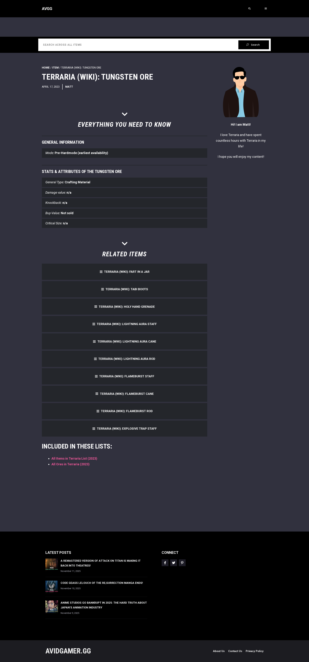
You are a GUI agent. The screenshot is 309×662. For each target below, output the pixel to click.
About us (219, 651)
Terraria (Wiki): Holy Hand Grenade (127, 306)
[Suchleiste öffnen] (249, 8)
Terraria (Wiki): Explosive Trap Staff (127, 428)
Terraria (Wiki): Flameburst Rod (127, 411)
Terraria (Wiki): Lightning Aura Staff (127, 324)
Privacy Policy (255, 651)
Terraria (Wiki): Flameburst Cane (127, 394)
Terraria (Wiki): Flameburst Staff (126, 376)
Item (55, 67)
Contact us (235, 651)
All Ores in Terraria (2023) (71, 464)
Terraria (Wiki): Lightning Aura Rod (126, 359)
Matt (69, 86)
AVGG (47, 8)
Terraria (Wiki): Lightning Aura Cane (126, 341)
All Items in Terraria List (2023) (74, 458)
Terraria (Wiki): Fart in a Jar (126, 271)
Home (46, 67)
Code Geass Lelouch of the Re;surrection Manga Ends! (102, 583)
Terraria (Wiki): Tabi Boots (127, 289)
